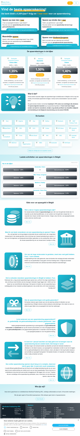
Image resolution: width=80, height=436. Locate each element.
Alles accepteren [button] (63, 425)
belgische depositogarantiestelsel (13, 84)
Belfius (31, 414)
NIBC (57, 416)
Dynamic (40, 61)
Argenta (31, 410)
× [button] (78, 420)
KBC (57, 408)
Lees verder (44, 424)
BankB (31, 412)
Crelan (44, 410)
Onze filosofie (40, 399)
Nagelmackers (60, 414)
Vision (66, 62)
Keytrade (58, 410)
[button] (27, 434)
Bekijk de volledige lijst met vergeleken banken (40, 150)
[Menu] (70, 3)
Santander (59, 418)
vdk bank (71, 410)
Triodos (71, 408)
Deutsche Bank (47, 412)
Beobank (31, 416)
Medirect (58, 412)
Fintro (44, 416)
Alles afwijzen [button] (63, 429)
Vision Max (13, 62)
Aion (30, 408)
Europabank (46, 414)
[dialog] (40, 427)
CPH (44, 408)
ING (44, 418)
